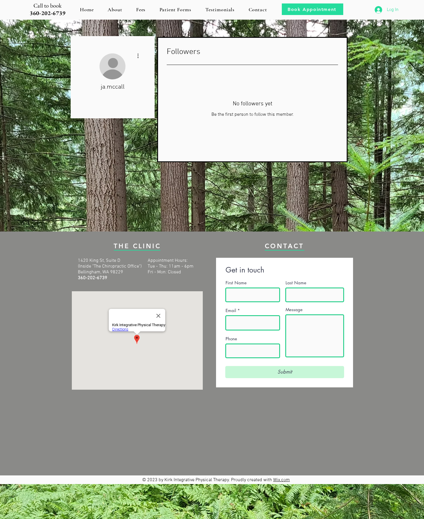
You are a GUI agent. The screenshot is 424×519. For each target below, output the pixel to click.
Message (294, 309)
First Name (236, 283)
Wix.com (281, 480)
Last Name (296, 283)
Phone (231, 339)
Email (231, 310)
